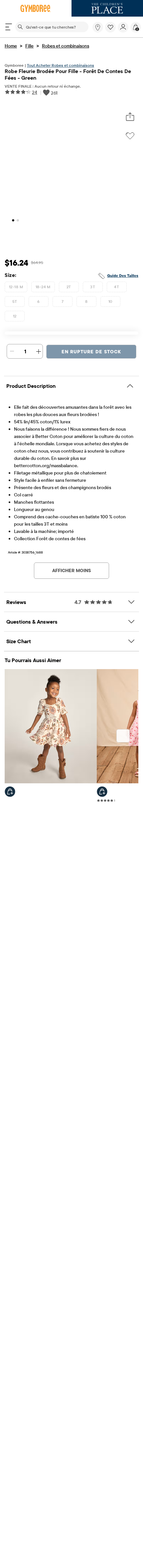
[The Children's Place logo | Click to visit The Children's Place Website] (107, 8)
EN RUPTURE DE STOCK (91, 352)
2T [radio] (69, 286)
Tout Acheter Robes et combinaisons (60, 65)
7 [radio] (63, 301)
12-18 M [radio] (16, 286)
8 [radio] (86, 301)
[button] (110, 27)
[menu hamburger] (8, 27)
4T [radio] (116, 286)
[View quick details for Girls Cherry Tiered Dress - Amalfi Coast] (102, 791)
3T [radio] (92, 286)
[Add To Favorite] (130, 135)
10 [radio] (110, 301)
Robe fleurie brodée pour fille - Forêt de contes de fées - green (68, 74)
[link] (97, 27)
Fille (29, 46)
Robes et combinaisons (65, 46)
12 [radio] (15, 315)
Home (11, 46)
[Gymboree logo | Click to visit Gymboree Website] (36, 8)
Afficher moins (71, 570)
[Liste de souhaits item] (111, 31)
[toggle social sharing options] (130, 117)
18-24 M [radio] (43, 286)
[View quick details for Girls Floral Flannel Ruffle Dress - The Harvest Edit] (10, 791)
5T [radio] (14, 301)
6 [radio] (38, 301)
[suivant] (123, 735)
